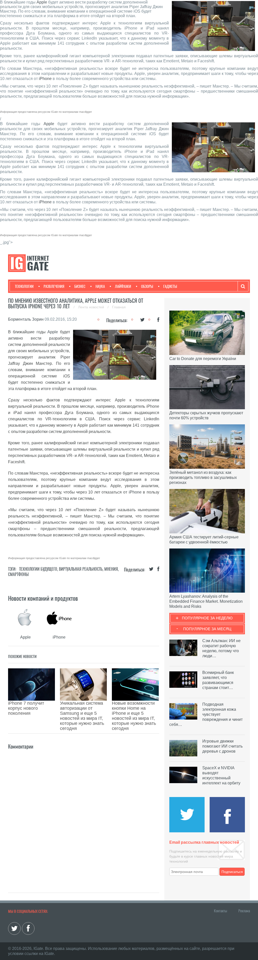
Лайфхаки (123, 286)
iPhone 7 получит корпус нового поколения (26, 708)
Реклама (244, 910)
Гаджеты (170, 286)
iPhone (45, 78)
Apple (42, 2)
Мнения (111, 569)
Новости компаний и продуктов (43, 598)
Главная (119, 307)
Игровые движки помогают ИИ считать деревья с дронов (222, 746)
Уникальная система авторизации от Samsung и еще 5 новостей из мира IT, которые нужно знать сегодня (82, 716)
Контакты (220, 910)
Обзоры (147, 286)
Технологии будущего (38, 569)
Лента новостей (91, 307)
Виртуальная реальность (81, 569)
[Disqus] (83, 814)
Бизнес (79, 286)
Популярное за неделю (207, 618)
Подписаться (232, 872)
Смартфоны (18, 574)
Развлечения (54, 286)
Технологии (24, 286)
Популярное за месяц (207, 629)
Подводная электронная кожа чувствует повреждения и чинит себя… (206, 714)
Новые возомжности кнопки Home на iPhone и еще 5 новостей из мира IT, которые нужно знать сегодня (134, 716)
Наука (100, 286)
